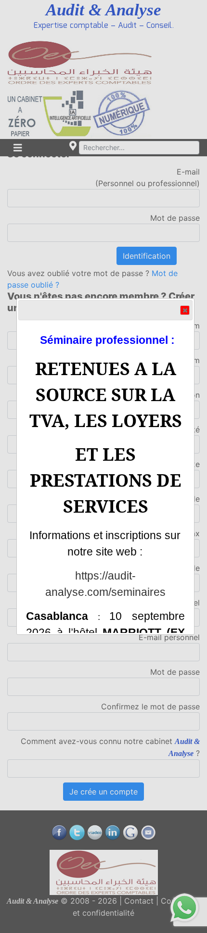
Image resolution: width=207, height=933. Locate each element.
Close (185, 310)
